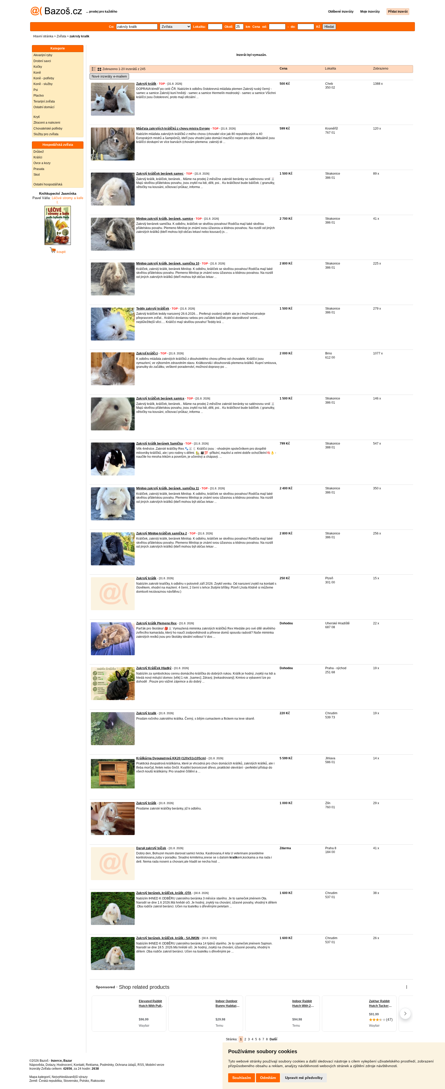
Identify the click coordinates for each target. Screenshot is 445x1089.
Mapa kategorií (39, 1077)
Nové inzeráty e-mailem (109, 76)
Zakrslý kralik (146, 713)
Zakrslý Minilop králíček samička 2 (161, 533)
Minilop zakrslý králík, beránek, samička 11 (167, 488)
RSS (141, 1065)
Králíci (37, 157)
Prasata (38, 169)
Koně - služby (43, 84)
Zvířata (61, 36)
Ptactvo (38, 95)
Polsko (84, 1081)
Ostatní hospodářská (47, 184)
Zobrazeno (380, 68)
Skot (36, 174)
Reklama (92, 1065)
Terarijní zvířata (44, 101)
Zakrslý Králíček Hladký (154, 668)
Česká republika (50, 1081)
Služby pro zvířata (45, 134)
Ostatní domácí (43, 107)
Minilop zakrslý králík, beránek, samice (164, 218)
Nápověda (36, 1065)
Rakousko (98, 1081)
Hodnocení (64, 1065)
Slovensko (70, 1081)
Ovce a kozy (41, 163)
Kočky (37, 67)
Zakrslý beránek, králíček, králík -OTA (163, 893)
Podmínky (107, 1065)
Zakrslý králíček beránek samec (160, 173)
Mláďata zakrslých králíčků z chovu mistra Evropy (173, 128)
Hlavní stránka (43, 36)
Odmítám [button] (268, 1078)
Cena (283, 68)
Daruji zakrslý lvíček (151, 848)
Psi (35, 90)
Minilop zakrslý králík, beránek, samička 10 (167, 263)
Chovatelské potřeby (47, 128)
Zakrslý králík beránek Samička (159, 443)
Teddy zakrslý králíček (152, 308)
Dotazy (50, 1065)
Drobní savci (42, 61)
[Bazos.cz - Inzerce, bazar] (56, 14)
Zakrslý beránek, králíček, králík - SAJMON (167, 938)
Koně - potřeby (43, 78)
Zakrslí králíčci (147, 353)
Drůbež (38, 152)
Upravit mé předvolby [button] (304, 1078)
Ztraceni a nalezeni (46, 122)
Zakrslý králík (146, 84)
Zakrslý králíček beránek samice (160, 398)
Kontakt (79, 1065)
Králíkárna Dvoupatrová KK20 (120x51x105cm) (171, 758)
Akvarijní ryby (42, 55)
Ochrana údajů (125, 1065)
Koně (37, 72)
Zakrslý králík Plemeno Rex (156, 623)
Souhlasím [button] (241, 1078)
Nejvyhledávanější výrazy (70, 1077)
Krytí (36, 117)
